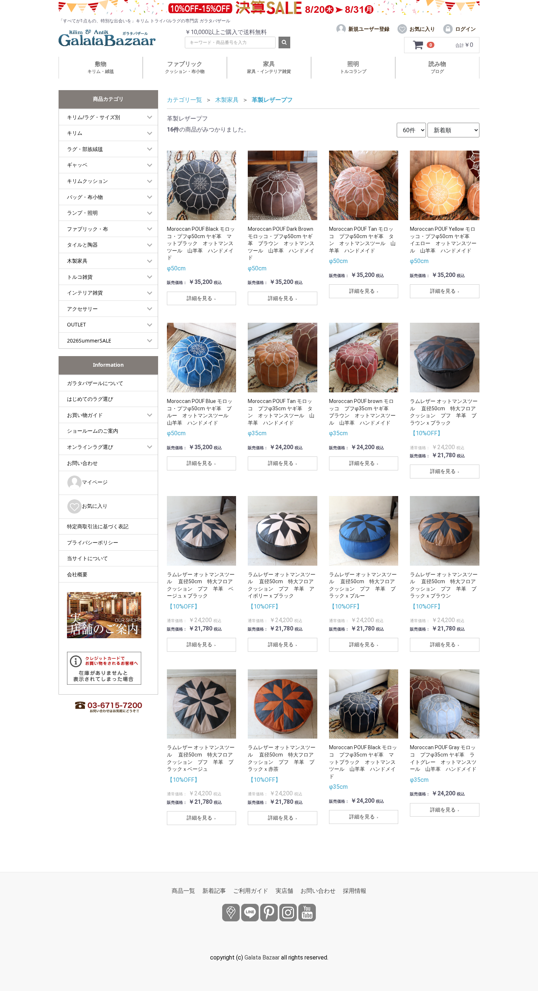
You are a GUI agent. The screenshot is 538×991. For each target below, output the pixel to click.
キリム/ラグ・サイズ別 (93, 117)
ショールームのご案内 (92, 430)
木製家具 (77, 260)
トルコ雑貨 (80, 276)
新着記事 (214, 890)
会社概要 (77, 574)
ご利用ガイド (250, 890)
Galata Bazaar (262, 957)
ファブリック (185, 67)
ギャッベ (77, 164)
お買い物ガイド (85, 414)
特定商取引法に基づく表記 (97, 526)
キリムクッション (87, 180)
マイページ (95, 481)
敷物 (100, 67)
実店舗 (284, 890)
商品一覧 (183, 890)
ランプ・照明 (82, 212)
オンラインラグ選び (90, 446)
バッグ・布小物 (85, 196)
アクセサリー (82, 308)
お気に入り (95, 505)
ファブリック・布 (87, 228)
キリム (74, 132)
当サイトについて (87, 558)
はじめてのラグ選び (90, 398)
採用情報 (354, 890)
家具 (269, 67)
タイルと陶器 (82, 244)
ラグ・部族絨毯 (85, 148)
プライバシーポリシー (92, 542)
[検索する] (284, 42)
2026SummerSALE (89, 340)
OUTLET (76, 324)
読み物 (437, 67)
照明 (353, 67)
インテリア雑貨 (85, 292)
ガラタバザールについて (95, 383)
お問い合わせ (82, 462)
